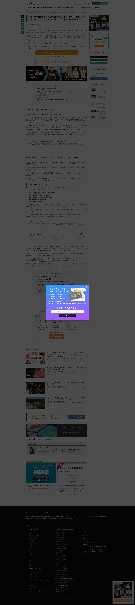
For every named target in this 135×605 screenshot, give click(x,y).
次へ (67, 315)
